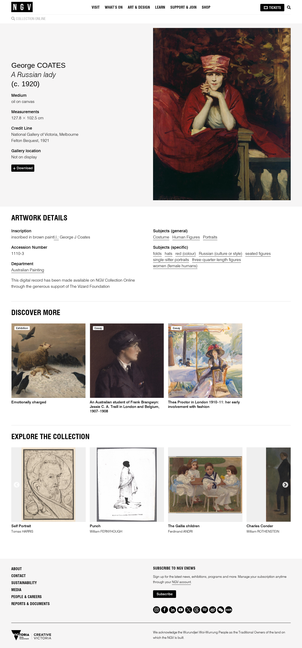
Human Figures (186, 237)
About (16, 569)
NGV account (181, 582)
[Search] (289, 7)
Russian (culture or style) (220, 254)
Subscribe (165, 594)
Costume (161, 237)
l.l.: (56, 237)
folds (157, 254)
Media (16, 590)
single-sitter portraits (171, 260)
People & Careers (26, 597)
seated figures (258, 254)
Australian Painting (27, 270)
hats (168, 254)
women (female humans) (175, 266)
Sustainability (24, 583)
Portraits (210, 237)
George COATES (38, 65)
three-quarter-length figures (216, 260)
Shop (206, 7)
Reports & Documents (30, 604)
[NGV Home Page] (22, 7)
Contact (18, 576)
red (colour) (185, 254)
